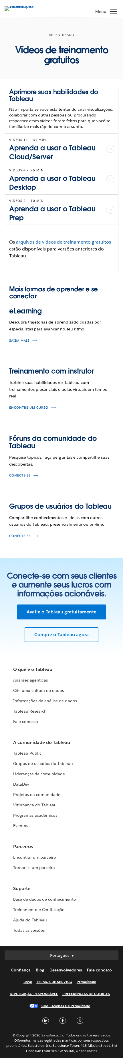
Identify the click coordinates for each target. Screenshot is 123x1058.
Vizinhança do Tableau (35, 805)
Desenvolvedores (65, 970)
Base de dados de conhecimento (44, 899)
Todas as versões (29, 930)
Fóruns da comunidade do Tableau (53, 442)
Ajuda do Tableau (30, 920)
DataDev (21, 784)
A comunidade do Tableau (41, 742)
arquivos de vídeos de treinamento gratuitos (63, 242)
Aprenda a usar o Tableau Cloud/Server (52, 152)
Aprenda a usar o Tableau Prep (52, 213)
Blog (40, 970)
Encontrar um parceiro (34, 857)
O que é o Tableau (32, 669)
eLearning (25, 311)
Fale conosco (25, 721)
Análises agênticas (30, 680)
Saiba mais (19, 340)
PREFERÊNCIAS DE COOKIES (86, 993)
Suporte (21, 888)
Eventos (20, 825)
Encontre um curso (28, 407)
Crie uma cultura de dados (38, 690)
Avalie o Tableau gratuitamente (61, 612)
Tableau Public (27, 753)
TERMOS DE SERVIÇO (54, 981)
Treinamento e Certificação (39, 909)
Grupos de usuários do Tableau (60, 506)
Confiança (21, 970)
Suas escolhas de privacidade (65, 1005)
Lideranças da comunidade (39, 773)
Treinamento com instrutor (51, 371)
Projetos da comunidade (36, 794)
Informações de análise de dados (45, 700)
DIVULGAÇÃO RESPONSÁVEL (34, 993)
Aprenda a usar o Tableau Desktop (52, 183)
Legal (27, 981)
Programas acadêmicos (35, 815)
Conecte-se (20, 475)
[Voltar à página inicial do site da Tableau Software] (25, 6)
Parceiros (23, 846)
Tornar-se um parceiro (34, 867)
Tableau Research (30, 711)
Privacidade (86, 981)
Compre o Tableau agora (61, 635)
